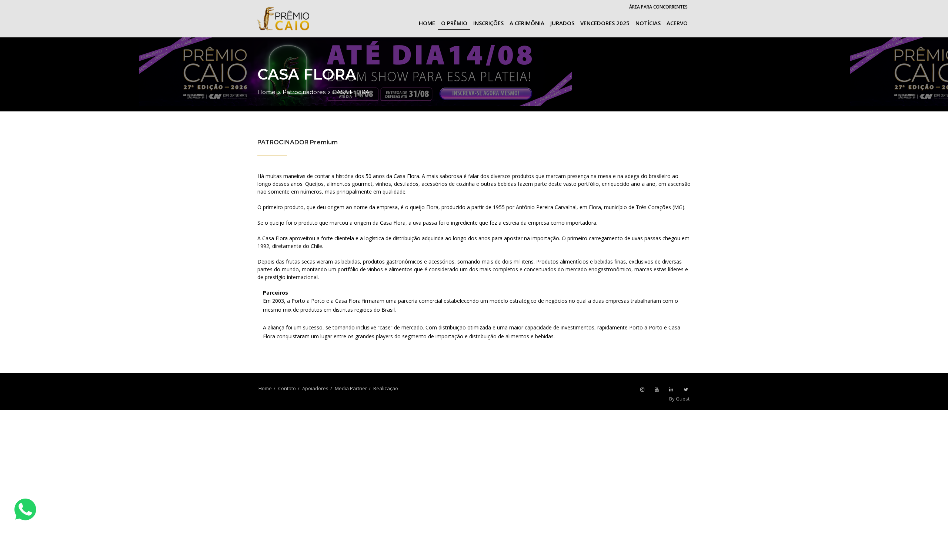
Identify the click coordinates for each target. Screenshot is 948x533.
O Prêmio (454, 23)
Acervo (677, 23)
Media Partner (351, 388)
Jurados (562, 23)
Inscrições (488, 23)
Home (427, 23)
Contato (287, 388)
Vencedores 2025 (605, 23)
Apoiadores (315, 388)
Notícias (648, 23)
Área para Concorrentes (658, 7)
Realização (385, 388)
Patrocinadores (304, 91)
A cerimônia (527, 23)
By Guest (679, 398)
